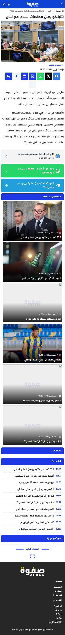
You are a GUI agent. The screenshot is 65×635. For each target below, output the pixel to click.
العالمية (58, 606)
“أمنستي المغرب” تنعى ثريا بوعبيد (36, 522)
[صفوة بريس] (32, 4)
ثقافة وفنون (55, 622)
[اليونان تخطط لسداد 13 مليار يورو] (32, 302)
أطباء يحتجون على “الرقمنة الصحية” (35, 502)
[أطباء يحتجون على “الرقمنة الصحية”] (32, 425)
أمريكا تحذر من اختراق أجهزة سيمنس (34, 476)
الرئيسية (60, 11)
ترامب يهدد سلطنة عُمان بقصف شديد (34, 515)
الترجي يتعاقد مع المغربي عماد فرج (35, 509)
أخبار (50, 11)
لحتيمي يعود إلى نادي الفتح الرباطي (35, 489)
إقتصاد (58, 618)
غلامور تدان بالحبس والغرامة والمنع (35, 496)
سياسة (58, 610)
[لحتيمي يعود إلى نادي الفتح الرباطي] (32, 343)
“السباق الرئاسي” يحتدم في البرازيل (36, 529)
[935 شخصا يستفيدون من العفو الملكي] (32, 221)
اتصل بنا (58, 591)
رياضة (59, 614)
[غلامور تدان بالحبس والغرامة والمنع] (32, 384)
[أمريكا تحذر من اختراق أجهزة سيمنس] (32, 262)
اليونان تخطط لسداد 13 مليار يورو (36, 482)
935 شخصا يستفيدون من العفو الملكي (33, 469)
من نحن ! (57, 595)
